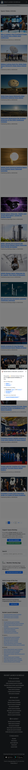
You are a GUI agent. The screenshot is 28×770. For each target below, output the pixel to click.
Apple (7, 383)
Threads (8, 392)
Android (8, 385)
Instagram (9, 391)
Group (19, 389)
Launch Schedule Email (12, 397)
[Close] (26, 372)
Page (12, 389)
